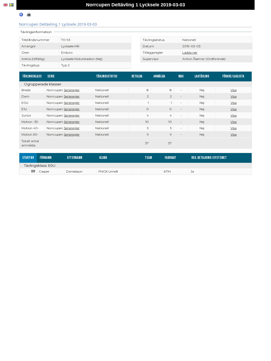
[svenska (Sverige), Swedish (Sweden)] (11, 4)
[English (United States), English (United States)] (5, 4)
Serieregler (72, 90)
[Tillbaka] (21, 15)
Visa (234, 90)
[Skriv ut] (29, 15)
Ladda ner (189, 52)
